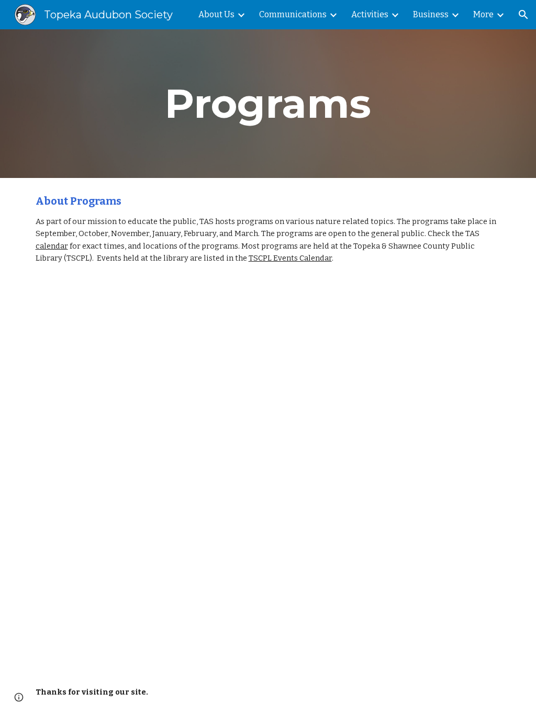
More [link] (483, 14)
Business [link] (431, 14)
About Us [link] (216, 14)
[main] (268, 103)
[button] (523, 14)
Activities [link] (369, 14)
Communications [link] (293, 14)
